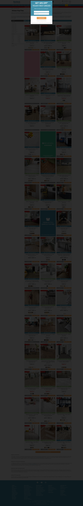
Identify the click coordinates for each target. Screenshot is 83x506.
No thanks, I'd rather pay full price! (41, 20)
